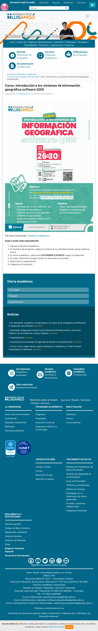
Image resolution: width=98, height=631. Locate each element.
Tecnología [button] (14, 289)
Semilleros (71, 414)
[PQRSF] (92, 5)
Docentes (82, 42)
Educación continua (45, 422)
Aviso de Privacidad (75, 481)
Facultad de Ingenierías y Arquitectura (21, 74)
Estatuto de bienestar (15, 540)
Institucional (11, 418)
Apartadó (43, 2)
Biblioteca (10, 426)
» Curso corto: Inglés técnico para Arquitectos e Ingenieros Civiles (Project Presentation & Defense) (45, 348)
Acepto (69, 627)
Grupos (69, 418)
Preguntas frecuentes (76, 510)
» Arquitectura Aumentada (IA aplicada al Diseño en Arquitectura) (45, 342)
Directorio (44, 45)
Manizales (68, 2)
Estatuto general (13, 524)
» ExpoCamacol (21, 337)
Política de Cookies (75, 489)
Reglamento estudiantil (16, 532)
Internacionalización (14, 430)
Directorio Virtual (44, 475)
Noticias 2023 (33, 77)
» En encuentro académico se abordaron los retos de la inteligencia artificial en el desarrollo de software (47, 324)
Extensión (59, 42)
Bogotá (56, 2)
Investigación (30, 45)
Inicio (12, 42)
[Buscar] (66, 8)
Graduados (70, 42)
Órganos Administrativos (40, 42)
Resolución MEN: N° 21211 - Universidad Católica (49, 578)
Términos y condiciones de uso (49, 608)
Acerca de (21, 42)
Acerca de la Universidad (17, 414)
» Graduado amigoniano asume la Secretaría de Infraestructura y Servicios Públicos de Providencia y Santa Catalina (45, 331)
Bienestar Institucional (15, 422)
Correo (39, 471)
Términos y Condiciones (77, 485)
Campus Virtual (43, 467)
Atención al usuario (45, 479)
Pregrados (41, 414)
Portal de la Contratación (17, 555)
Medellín (35, 403)
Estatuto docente (13, 536)
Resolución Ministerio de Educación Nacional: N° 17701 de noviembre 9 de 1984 (49, 581)
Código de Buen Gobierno (17, 528)
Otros (7, 544)
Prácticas (69, 45)
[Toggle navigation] (87, 16)
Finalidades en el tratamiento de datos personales (76, 496)
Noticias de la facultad (17, 77)
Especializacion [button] (16, 302)
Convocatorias (73, 422)
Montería (81, 2)
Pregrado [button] (13, 296)
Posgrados (41, 418)
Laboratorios (57, 45)
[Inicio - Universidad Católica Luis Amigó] (21, 16)
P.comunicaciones (23, 94)
